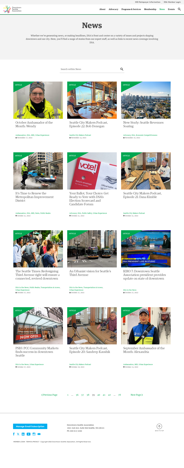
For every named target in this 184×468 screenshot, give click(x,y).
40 (98, 395)
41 (104, 395)
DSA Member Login (172, 2)
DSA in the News (22, 287)
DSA (28, 135)
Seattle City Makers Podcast (80, 135)
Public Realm (45, 213)
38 (88, 395)
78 (119, 395)
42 (109, 395)
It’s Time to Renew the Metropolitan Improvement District (34, 197)
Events (171, 9)
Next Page (136, 395)
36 (77, 395)
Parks (37, 213)
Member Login (19, 442)
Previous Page (50, 395)
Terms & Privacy (32, 442)
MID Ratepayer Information (147, 2)
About (102, 9)
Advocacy (113, 9)
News (162, 9)
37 (82, 395)
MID (32, 135)
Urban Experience (42, 135)
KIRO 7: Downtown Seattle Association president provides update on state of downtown (144, 275)
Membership (150, 9)
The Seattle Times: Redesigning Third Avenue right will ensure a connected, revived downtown (37, 275)
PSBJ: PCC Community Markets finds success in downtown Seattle (36, 352)
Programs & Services (131, 9)
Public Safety (87, 213)
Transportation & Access (50, 287)
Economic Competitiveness (146, 135)
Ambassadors (20, 135)
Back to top (159, 431)
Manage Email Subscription (30, 426)
